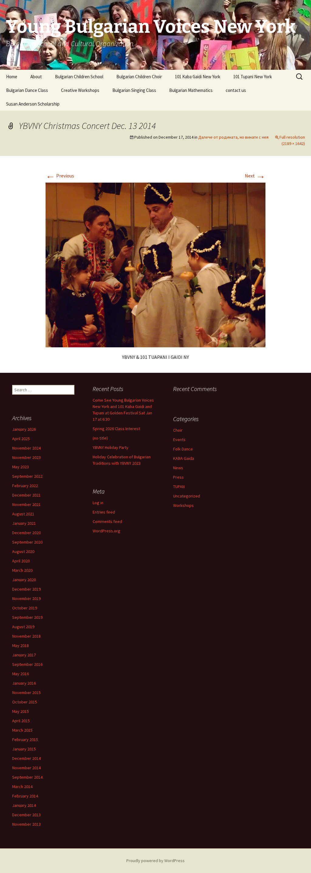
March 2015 (22, 730)
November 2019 (26, 598)
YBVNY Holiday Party (110, 447)
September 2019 (27, 617)
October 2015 (24, 702)
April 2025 (21, 438)
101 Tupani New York (252, 76)
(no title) (100, 438)
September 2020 (27, 542)
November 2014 (26, 767)
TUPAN (179, 486)
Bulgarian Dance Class (27, 90)
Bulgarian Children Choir (139, 76)
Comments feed (107, 521)
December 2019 (26, 589)
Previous (60, 176)
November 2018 (26, 636)
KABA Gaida (183, 458)
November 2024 (26, 448)
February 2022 (25, 485)
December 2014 (26, 758)
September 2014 (27, 777)
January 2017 (24, 655)
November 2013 (26, 824)
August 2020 (23, 551)
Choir (178, 430)
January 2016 (24, 683)
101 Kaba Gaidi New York (197, 76)
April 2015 (21, 720)
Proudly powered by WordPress (155, 860)
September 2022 (27, 476)
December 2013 (26, 814)
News (178, 467)
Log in (98, 502)
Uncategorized (186, 496)
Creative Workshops (80, 90)
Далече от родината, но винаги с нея (233, 137)
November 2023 (26, 457)
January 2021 (24, 523)
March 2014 (22, 786)
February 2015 (25, 739)
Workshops (183, 505)
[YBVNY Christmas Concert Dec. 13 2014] (155, 264)
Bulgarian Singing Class (134, 90)
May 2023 (20, 467)
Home (11, 76)
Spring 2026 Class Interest (116, 428)
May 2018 (20, 645)
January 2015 (24, 749)
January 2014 (24, 805)
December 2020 (26, 532)
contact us (236, 90)
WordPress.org (106, 531)
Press (178, 477)
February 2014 (25, 796)
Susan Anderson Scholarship (33, 104)
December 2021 (26, 495)
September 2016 (27, 664)
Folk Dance (183, 449)
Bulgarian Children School (79, 76)
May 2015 (20, 711)
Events (179, 439)
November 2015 (26, 692)
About (36, 76)
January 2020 (24, 579)
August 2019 (23, 626)
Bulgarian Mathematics (191, 90)
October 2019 (24, 608)
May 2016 (20, 673)
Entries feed (104, 512)
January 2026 (24, 429)
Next (255, 176)
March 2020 (22, 570)
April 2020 (21, 561)
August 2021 (23, 514)
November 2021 (26, 504)
